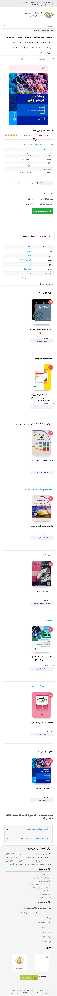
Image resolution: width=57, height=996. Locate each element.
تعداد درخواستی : (46, 193)
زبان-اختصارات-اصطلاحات (44, 42)
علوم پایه (49, 37)
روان (29, 48)
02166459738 (46, 932)
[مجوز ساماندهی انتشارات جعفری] (19, 962)
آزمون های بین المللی (21, 42)
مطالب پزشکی (45, 894)
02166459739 (46, 937)
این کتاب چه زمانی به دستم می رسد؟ (33, 838)
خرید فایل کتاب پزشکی (42, 878)
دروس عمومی (48, 48)
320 (29, 247)
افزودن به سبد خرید (41, 211)
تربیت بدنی (11, 37)
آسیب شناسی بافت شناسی (42, 686)
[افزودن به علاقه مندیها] (35, 139)
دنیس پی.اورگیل (25, 278)
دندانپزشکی (37, 48)
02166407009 (42, 923)
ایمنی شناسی (47, 555)
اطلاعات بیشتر (46, 236)
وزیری (29, 265)
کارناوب (13, 993)
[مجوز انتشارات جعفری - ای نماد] (42, 962)
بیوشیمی (48, 620)
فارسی (29, 251)
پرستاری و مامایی (39, 37)
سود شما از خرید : (46, 199)
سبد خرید (24, 2)
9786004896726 (25, 260)
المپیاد (20, 37)
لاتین (40, 53)
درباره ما (47, 891)
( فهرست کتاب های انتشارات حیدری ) (29, 144)
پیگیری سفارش (35, 2)
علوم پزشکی (48, 53)
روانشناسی (22, 48)
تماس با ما (46, 874)
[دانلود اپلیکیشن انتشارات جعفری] (29, 978)
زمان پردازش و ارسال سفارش (40, 884)
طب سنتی (13, 48)
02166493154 (46, 927)
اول (29, 273)
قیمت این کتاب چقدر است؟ (37, 829)
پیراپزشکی (28, 37)
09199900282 (46, 942)
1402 (29, 256)
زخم (43, 284)
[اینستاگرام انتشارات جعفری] (44, 977)
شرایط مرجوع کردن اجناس (40, 887)
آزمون (32, 42)
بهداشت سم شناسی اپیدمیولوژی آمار (38, 489)
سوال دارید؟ (46, 2)
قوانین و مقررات (44, 881)
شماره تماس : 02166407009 (40, 5)
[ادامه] (12, 864)
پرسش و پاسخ (29, 236)
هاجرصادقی (27, 269)
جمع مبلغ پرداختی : (45, 204)
